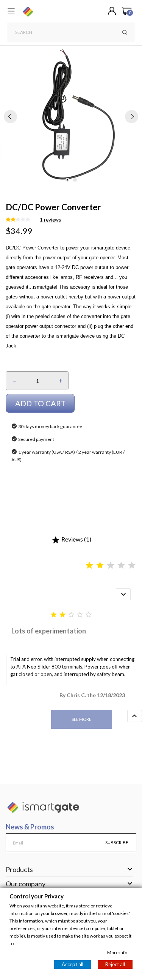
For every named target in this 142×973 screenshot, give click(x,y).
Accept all (72, 964)
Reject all (115, 964)
